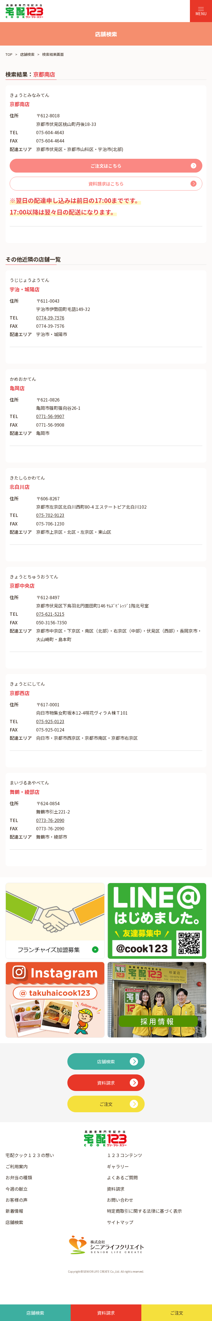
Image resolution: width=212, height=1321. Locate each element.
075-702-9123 (50, 515)
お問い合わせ (120, 1199)
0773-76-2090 (50, 820)
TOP (9, 54)
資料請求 (115, 1188)
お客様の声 (17, 1199)
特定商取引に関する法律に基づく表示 (144, 1211)
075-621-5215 (50, 614)
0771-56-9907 (50, 416)
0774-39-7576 (50, 317)
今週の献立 (17, 1188)
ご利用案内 (17, 1166)
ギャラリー (118, 1166)
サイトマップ (120, 1222)
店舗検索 (27, 54)
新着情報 (14, 1211)
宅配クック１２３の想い (30, 1155)
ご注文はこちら (106, 165)
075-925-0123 (50, 721)
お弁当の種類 (19, 1177)
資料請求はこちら (106, 183)
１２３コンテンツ (124, 1155)
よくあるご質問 (122, 1177)
